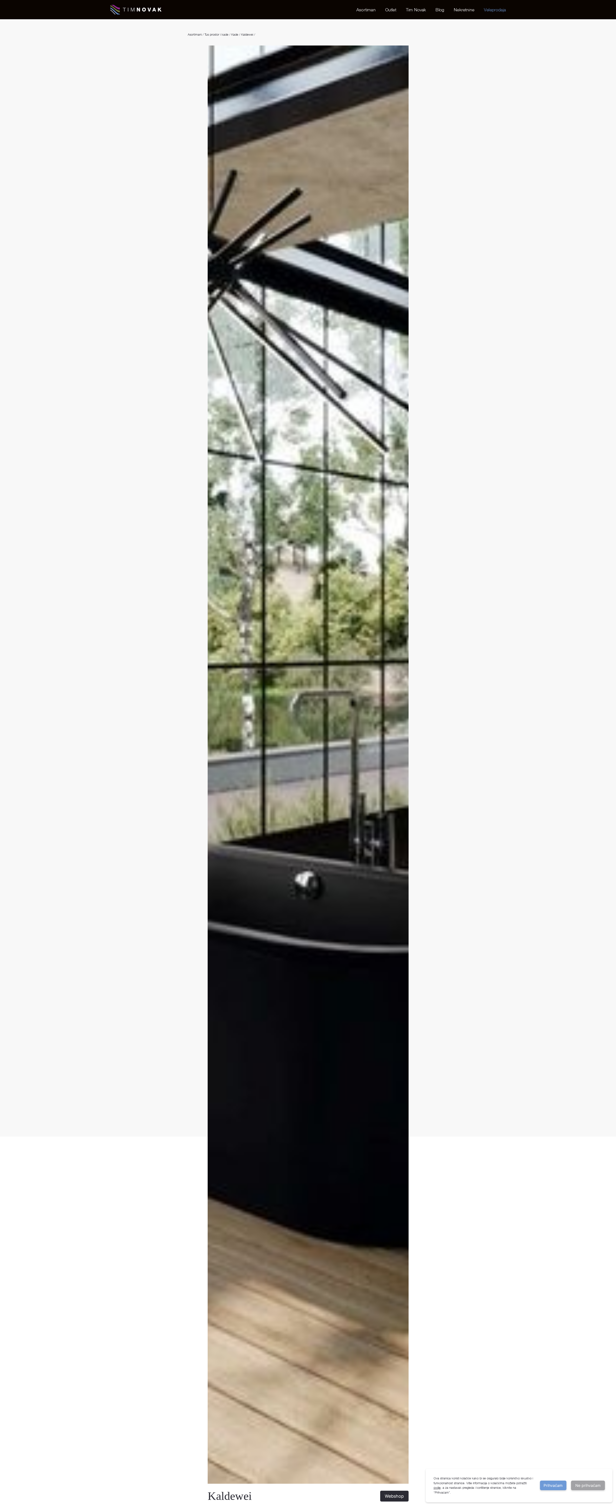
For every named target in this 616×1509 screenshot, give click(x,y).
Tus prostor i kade (216, 34)
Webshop (394, 1496)
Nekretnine (464, 9)
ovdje (437, 1487)
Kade (234, 34)
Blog (440, 9)
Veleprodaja (495, 9)
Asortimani (195, 34)
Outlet (390, 9)
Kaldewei (247, 34)
